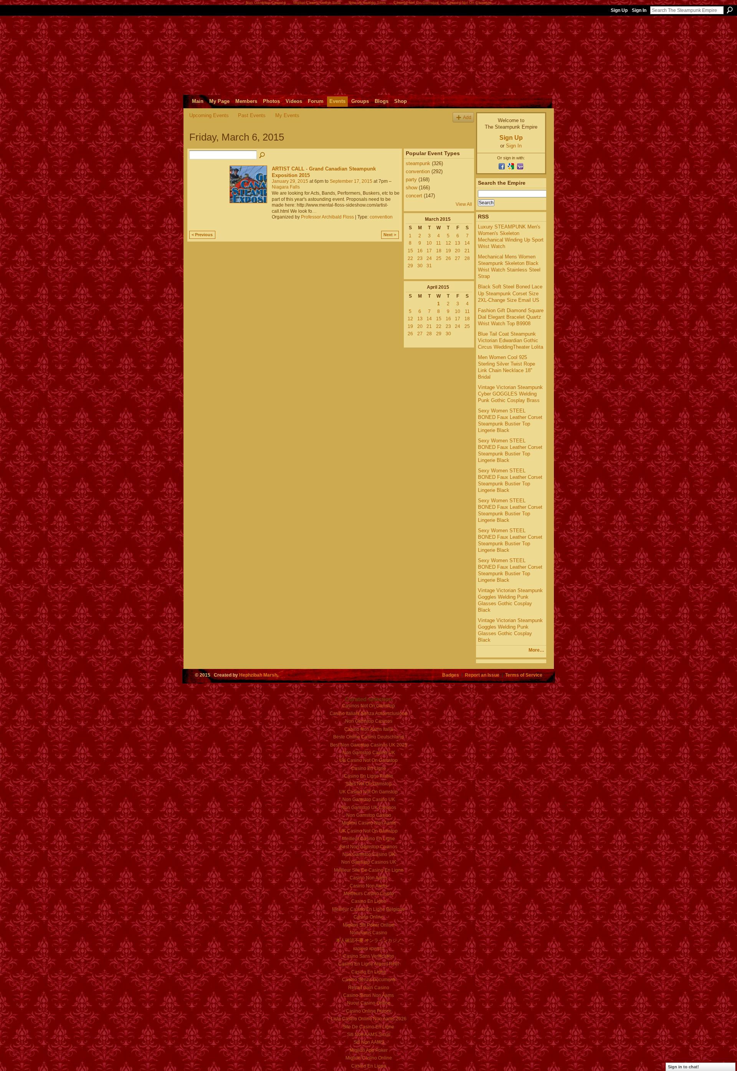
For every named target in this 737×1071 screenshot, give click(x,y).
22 (410, 258)
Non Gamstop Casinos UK (368, 862)
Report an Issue (482, 674)
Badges (450, 674)
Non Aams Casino (368, 932)
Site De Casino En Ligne (368, 1027)
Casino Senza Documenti (368, 979)
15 (410, 250)
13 (457, 243)
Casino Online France (369, 1011)
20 (457, 250)
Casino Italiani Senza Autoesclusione (368, 713)
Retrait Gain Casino (368, 987)
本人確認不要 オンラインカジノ (369, 940)
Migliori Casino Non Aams (369, 823)
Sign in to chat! (683, 1066)
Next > (389, 234)
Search (730, 10)
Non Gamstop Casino (368, 815)
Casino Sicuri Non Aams (368, 995)
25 (438, 258)
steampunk (418, 163)
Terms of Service (523, 674)
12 (448, 243)
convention (381, 217)
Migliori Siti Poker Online (368, 925)
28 (467, 258)
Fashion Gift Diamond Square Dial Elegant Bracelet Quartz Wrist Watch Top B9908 (511, 317)
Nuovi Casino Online (368, 1003)
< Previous (202, 234)
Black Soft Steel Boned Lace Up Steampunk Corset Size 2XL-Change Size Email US (510, 293)
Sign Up (619, 10)
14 (467, 243)
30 (420, 265)
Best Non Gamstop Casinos (368, 846)
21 (467, 250)
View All (464, 204)
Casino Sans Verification (368, 956)
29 (410, 265)
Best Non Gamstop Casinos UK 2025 (368, 745)
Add (467, 117)
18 (438, 250)
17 (429, 250)
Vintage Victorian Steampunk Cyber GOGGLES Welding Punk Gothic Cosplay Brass (510, 393)
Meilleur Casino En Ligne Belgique (368, 909)
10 (429, 243)
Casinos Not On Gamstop (368, 705)
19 (448, 250)
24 (429, 258)
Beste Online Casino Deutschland (368, 737)
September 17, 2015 (351, 181)
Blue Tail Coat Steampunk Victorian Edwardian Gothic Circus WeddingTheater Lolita (510, 340)
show (411, 187)
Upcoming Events (209, 115)
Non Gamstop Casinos (368, 721)
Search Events (262, 155)
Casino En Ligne (368, 768)
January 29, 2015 (290, 181)
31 (429, 265)
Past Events (252, 115)
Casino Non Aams (368, 878)
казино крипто (368, 948)
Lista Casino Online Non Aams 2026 (369, 1018)
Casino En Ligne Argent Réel (368, 964)
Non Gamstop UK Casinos (368, 807)
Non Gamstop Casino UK (368, 752)
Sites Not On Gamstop (368, 783)
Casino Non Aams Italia (368, 729)
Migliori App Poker (369, 1050)
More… (536, 650)
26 (448, 258)
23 (420, 258)
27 (457, 258)
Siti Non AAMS (369, 1042)
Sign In (639, 10)
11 (438, 243)
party (411, 179)
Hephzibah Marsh (258, 674)
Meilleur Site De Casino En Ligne (368, 870)
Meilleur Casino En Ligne (368, 838)
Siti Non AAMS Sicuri (368, 1034)
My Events (287, 115)
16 (420, 250)
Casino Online (368, 917)
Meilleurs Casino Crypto (369, 893)
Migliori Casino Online (368, 1058)
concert (414, 196)
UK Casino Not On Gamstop (368, 760)
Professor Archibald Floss (327, 217)
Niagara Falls (286, 187)
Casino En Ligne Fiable (368, 776)
